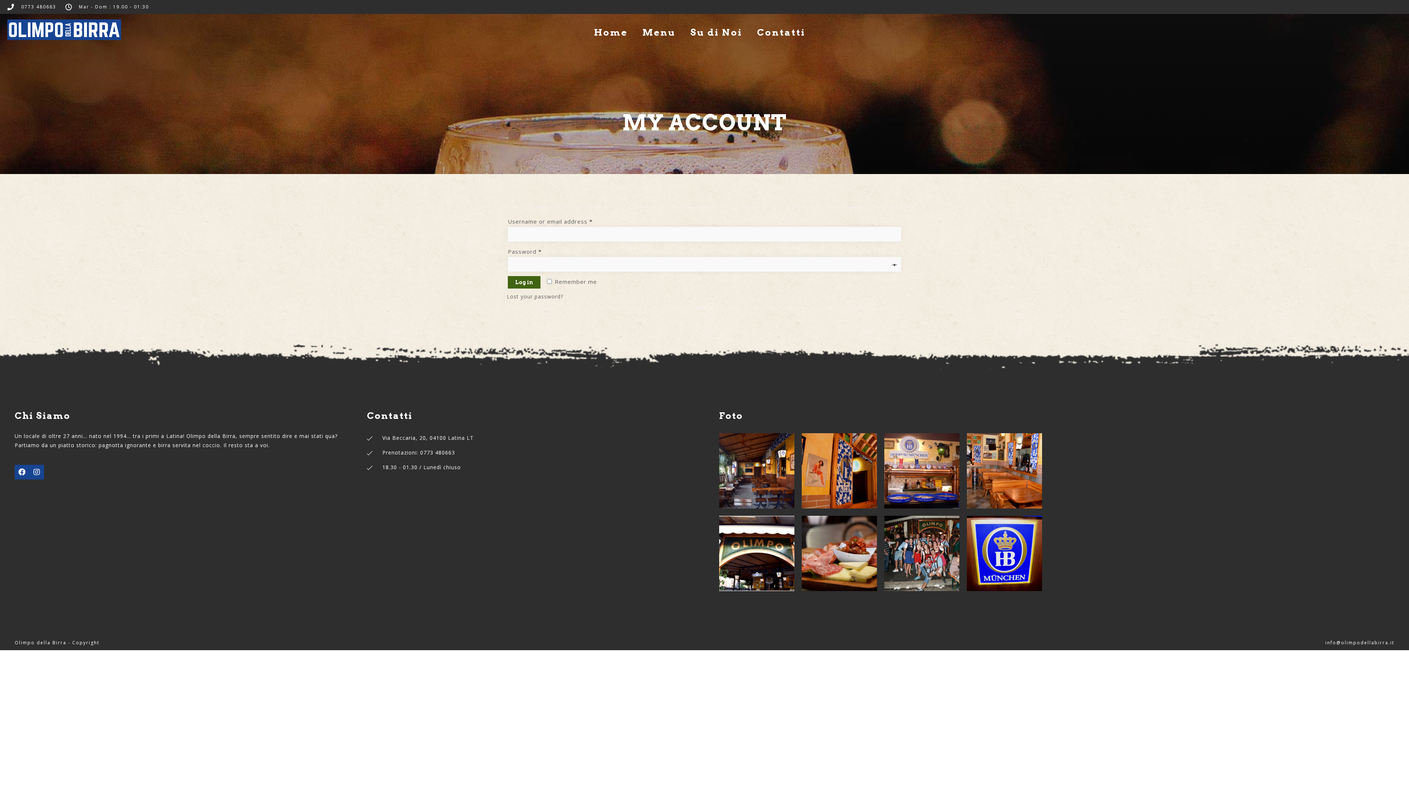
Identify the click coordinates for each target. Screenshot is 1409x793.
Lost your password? (535, 296)
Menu (659, 32)
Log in (524, 282)
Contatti (781, 32)
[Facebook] (22, 472)
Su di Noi (716, 32)
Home (611, 32)
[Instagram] (36, 472)
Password (525, 251)
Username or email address (550, 221)
